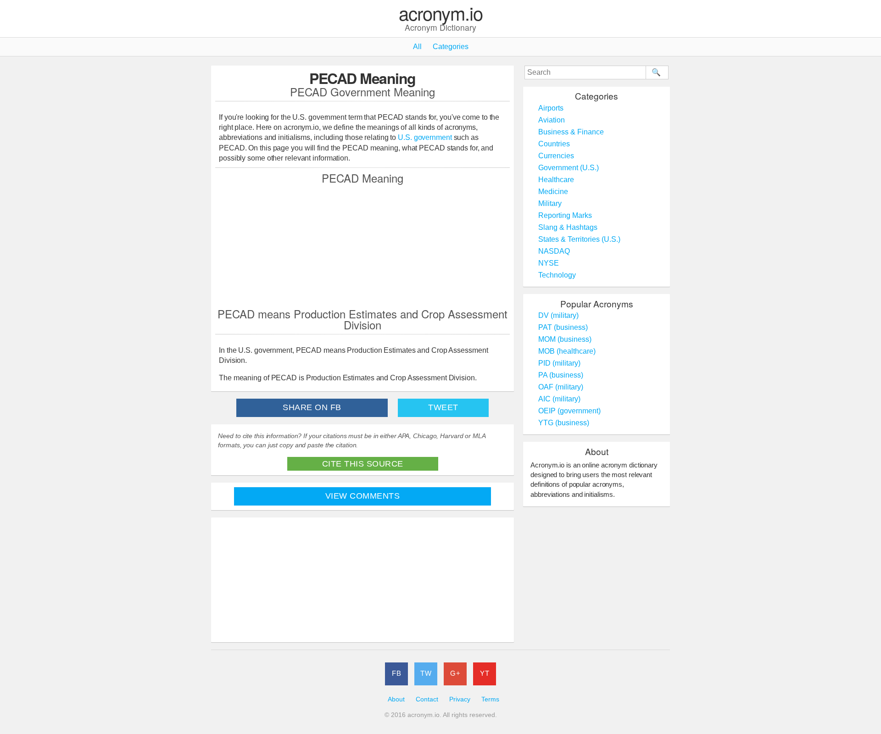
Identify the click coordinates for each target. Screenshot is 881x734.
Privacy (459, 699)
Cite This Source (362, 463)
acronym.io (441, 13)
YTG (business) (563, 423)
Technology (557, 275)
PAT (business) (563, 327)
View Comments (362, 495)
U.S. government (425, 137)
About (396, 699)
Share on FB (312, 407)
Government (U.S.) (568, 168)
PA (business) (560, 375)
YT (484, 673)
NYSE (548, 263)
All (417, 46)
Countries (554, 144)
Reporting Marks (565, 215)
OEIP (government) (569, 411)
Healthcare (556, 180)
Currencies (556, 156)
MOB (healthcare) (567, 351)
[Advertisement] (362, 245)
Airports (550, 108)
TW (425, 673)
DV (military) (558, 315)
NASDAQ (554, 251)
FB (396, 673)
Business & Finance (571, 132)
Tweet (443, 407)
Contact (427, 699)
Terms (490, 699)
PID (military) (559, 363)
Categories (450, 46)
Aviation (551, 120)
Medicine (553, 191)
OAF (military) (560, 387)
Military (550, 203)
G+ (455, 673)
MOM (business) (564, 339)
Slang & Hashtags (567, 227)
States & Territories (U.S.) (579, 239)
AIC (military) (559, 399)
